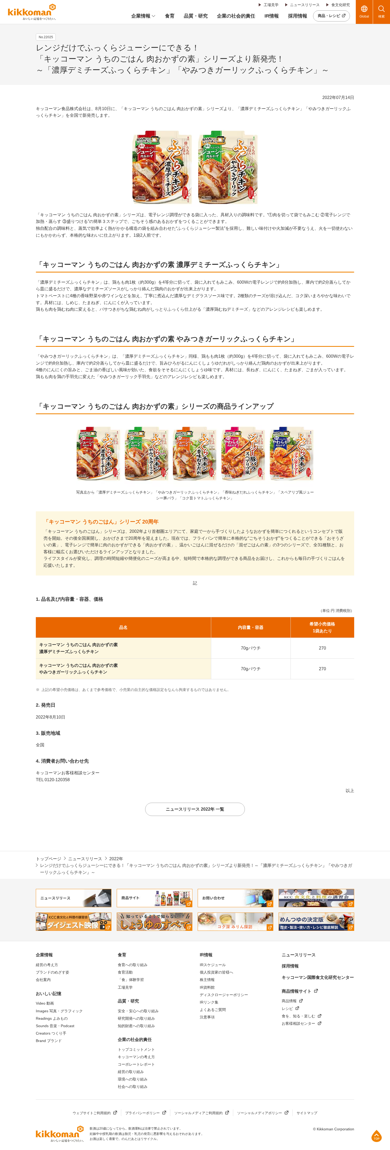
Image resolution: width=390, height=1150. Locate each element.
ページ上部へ (376, 1136)
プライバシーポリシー (142, 1113)
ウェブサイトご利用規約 (92, 1113)
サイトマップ (307, 1113)
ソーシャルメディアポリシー (259, 1113)
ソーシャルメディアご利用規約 (198, 1113)
